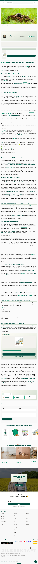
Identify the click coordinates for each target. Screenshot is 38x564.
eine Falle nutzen (24, 227)
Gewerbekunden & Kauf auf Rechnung (8, 558)
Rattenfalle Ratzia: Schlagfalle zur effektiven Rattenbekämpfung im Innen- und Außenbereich (20, 52)
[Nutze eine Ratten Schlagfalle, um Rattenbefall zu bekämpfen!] (23, 453)
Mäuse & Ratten (16, 527)
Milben (14, 519)
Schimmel (27, 524)
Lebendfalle (33, 254)
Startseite (2, 513)
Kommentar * (4, 412)
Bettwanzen (15, 524)
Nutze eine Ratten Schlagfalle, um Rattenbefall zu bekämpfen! (23, 461)
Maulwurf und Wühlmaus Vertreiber (15, 437)
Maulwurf (8, 115)
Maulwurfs (4, 131)
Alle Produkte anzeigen (19, 356)
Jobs (1, 555)
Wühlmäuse (4, 62)
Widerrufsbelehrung (14, 555)
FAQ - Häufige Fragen (4, 519)
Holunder (3, 307)
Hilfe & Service (3, 556)
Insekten (4, 327)
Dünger (27, 518)
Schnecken (34, 325)
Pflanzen (7, 84)
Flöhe (14, 530)
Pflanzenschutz (28, 521)
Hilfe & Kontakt (3, 516)
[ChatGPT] (3, 394)
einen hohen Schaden (10, 167)
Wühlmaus (20, 67)
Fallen (27, 516)
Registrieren (19, 504)
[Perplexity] (7, 394)
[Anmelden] (34, 3)
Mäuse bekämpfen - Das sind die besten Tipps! (8, 461)
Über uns (4, 555)
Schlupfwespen (16, 516)
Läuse (30, 325)
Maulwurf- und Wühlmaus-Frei (25, 437)
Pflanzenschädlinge (29, 519)
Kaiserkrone (4, 314)
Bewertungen (23, 555)
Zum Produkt (21, 55)
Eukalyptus (11, 148)
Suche (2, 524)
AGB (10, 555)
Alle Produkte (19, 485)
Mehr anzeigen (18, 465)
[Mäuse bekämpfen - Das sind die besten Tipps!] (8, 453)
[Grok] (11, 394)
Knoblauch (20, 295)
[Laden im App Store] (4, 543)
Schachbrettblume (5, 313)
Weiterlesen (4, 462)
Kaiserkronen (31, 295)
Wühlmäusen (3, 378)
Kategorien (28, 511)
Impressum (19, 555)
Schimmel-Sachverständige (13, 559)
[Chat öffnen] (35, 561)
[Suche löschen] (31, 3)
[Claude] (9, 394)
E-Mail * (20, 408)
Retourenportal (3, 521)
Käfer (14, 521)
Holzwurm (15, 535)
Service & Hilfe (4, 511)
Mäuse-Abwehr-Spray (5, 437)
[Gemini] (5, 394)
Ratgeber (2, 518)
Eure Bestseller (17, 511)
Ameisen (15, 518)
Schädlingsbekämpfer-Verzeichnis (5, 559)
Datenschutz (7, 555)
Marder (19, 164)
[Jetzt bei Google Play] (10, 543)
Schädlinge (27, 513)
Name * (3, 408)
